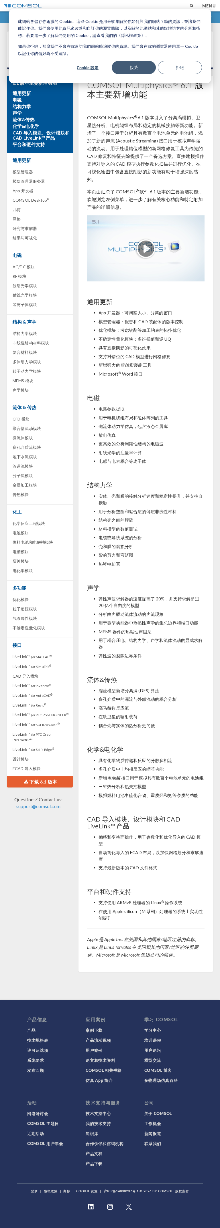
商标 (66, 1191)
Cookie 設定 (88, 67)
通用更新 (22, 93)
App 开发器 (23, 190)
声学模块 (21, 390)
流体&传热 (24, 119)
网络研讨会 (37, 1113)
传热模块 (21, 494)
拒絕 (180, 67)
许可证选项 (37, 1050)
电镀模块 (21, 551)
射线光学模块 (25, 295)
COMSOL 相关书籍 (104, 1070)
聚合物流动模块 (27, 428)
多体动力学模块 (27, 361)
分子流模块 (23, 475)
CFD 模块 (21, 418)
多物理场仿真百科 (161, 1080)
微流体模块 (23, 437)
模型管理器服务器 (29, 181)
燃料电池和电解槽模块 (33, 542)
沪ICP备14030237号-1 (121, 1191)
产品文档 (94, 1153)
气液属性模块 (25, 618)
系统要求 (35, 1060)
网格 (17, 219)
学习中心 (152, 1030)
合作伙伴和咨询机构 (104, 1143)
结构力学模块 (25, 333)
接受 (134, 67)
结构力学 (22, 106)
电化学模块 (23, 570)
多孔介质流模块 (27, 447)
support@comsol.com (38, 806)
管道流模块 (23, 466)
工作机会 (152, 1123)
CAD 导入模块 (25, 676)
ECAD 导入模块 (27, 768)
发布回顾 (35, 1070)
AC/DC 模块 (24, 266)
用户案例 (94, 1050)
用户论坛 (152, 1050)
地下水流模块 (25, 456)
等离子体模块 (25, 304)
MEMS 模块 (23, 380)
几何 (17, 209)
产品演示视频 (98, 1040)
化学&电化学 (26, 126)
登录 (34, 1191)
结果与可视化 (25, 237)
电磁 (17, 99)
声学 (17, 113)
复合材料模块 (25, 352)
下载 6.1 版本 (42, 781)
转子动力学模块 (27, 371)
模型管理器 (23, 171)
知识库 (92, 1133)
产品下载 (94, 1163)
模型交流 (152, 1060)
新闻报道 (152, 1133)
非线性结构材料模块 (31, 342)
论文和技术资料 (100, 1060)
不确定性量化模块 (29, 627)
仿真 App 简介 (99, 1080)
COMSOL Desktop (31, 199)
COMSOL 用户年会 (45, 1143)
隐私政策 (51, 1191)
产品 (31, 1030)
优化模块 (21, 599)
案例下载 (94, 1030)
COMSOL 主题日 (43, 1123)
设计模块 (21, 759)
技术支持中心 (98, 1113)
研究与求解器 (25, 228)
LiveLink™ (32, 656)
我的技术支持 (98, 1123)
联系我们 (152, 1143)
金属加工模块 (25, 485)
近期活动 (35, 1133)
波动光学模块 (25, 285)
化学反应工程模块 (29, 523)
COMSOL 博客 (158, 1070)
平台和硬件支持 (29, 144)
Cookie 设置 (87, 1191)
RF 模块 (19, 276)
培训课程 (152, 1040)
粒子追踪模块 (25, 608)
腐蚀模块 (21, 561)
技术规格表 (37, 1040)
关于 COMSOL (158, 1113)
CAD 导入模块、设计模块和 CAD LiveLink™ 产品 (41, 135)
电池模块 (21, 532)
